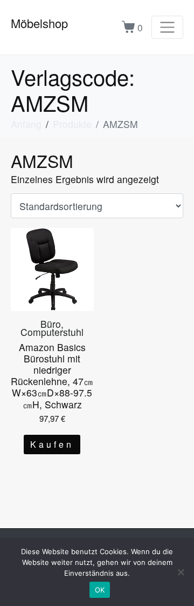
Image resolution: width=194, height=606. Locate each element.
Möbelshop (39, 23)
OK (100, 589)
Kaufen (52, 444)
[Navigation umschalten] (167, 27)
